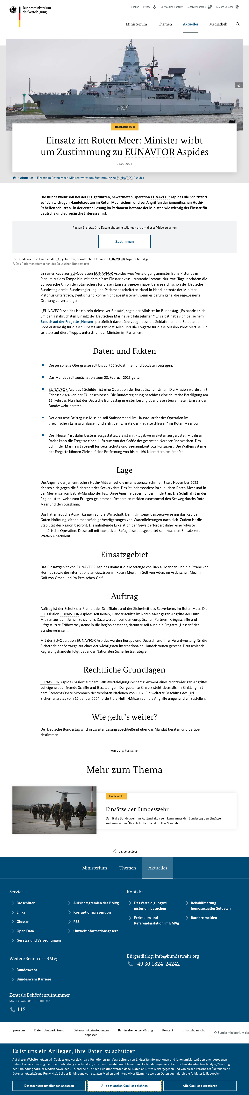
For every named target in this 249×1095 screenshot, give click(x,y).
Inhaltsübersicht (193, 1030)
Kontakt (167, 1030)
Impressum (17, 1030)
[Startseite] (14, 178)
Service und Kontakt (172, 7)
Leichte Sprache (224, 7)
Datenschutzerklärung (49, 1030)
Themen (127, 868)
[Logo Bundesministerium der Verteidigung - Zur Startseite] (30, 16)
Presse (147, 7)
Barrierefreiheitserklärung (135, 1030)
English (135, 7)
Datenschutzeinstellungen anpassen (91, 1032)
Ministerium (94, 868)
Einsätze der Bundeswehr (137, 809)
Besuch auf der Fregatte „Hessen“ (67, 321)
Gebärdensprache (196, 7)
